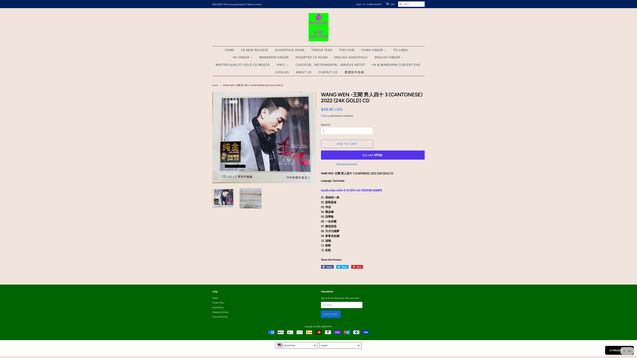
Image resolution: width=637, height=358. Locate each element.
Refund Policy (218, 307)
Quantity (325, 124)
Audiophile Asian (290, 50)
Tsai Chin (346, 50)
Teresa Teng (321, 50)
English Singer (388, 57)
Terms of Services (220, 316)
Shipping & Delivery (220, 312)
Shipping (325, 116)
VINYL (281, 64)
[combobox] (297, 345)
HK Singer (241, 57)
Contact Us (328, 72)
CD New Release (254, 50)
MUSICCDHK (326, 326)
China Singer (372, 50)
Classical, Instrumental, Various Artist (330, 64)
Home (229, 50)
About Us (304, 72)
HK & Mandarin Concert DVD (396, 64)
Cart (392, 4)
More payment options (346, 163)
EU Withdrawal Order (619, 350)
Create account (374, 4)
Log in (359, 4)
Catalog (282, 72)
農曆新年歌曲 (354, 72)
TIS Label (401, 50)
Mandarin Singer (274, 57)
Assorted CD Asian (311, 57)
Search (215, 298)
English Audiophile (351, 57)
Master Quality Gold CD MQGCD (243, 64)
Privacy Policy (218, 302)
